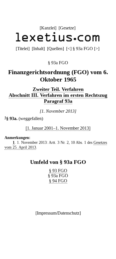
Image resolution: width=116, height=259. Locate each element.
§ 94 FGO (58, 180)
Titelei (22, 48)
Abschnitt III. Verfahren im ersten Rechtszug (58, 95)
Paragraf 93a (58, 101)
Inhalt (38, 48)
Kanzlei (48, 27)
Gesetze (67, 27)
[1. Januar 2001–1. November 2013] (58, 128)
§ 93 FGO (58, 170)
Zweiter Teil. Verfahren (58, 89)
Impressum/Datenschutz (58, 213)
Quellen (55, 48)
